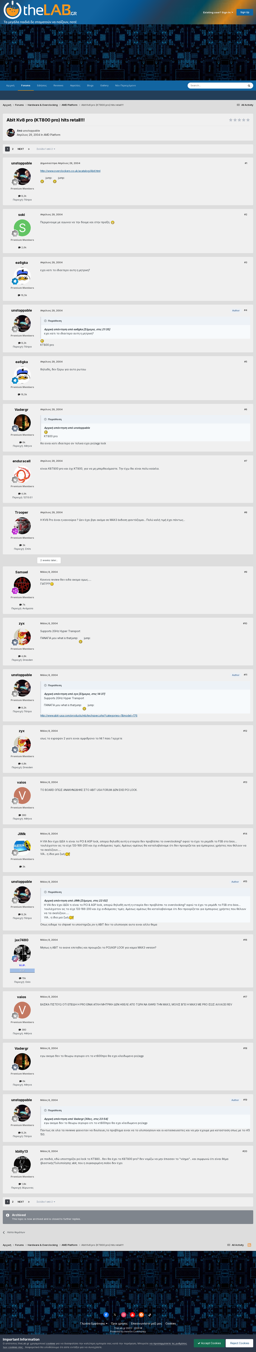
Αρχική (10, 85)
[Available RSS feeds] (249, 1245)
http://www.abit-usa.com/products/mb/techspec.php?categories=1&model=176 (88, 715)
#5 (245, 361)
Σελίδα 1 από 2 (45, 149)
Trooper (21, 512)
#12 (245, 730)
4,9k (23, 493)
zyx (22, 623)
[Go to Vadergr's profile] (22, 422)
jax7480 (21, 940)
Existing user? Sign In (217, 12)
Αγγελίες (75, 85)
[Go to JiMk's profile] (22, 847)
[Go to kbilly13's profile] (22, 1164)
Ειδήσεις (42, 85)
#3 (245, 262)
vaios (21, 782)
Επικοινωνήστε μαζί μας (146, 1323)
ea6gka (21, 263)
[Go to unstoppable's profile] (11, 133)
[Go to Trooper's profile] (22, 525)
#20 (245, 1151)
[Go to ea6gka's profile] (22, 275)
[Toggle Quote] (45, 320)
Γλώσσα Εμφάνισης (93, 1323)
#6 (245, 409)
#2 (245, 214)
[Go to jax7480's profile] (22, 953)
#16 (245, 939)
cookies (50, 1343)
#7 (245, 460)
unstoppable (21, 163)
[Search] (249, 86)
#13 (245, 782)
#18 (245, 1048)
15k (23, 978)
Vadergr (21, 410)
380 (23, 815)
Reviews (58, 85)
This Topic (234, 85)
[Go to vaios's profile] (22, 795)
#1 (246, 163)
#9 (245, 571)
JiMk (22, 834)
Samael (21, 572)
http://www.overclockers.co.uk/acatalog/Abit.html (70, 170)
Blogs (90, 85)
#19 (245, 1099)
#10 (245, 623)
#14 (245, 833)
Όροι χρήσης (119, 1323)
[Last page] (28, 149)
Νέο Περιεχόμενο (125, 85)
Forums (25, 85)
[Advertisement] (128, 52)
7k (23, 604)
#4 (245, 310)
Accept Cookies (210, 1343)
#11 (245, 674)
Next (21, 149)
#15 (245, 881)
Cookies (170, 1323)
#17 (245, 996)
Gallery (104, 85)
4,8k (23, 656)
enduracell (22, 461)
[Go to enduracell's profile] (22, 474)
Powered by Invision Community (128, 1331)
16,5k (23, 295)
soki (21, 215)
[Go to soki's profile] (22, 227)
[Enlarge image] (42, 177)
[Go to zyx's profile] (22, 636)
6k (23, 442)
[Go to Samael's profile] (22, 585)
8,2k (23, 195)
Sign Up (244, 12)
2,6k (23, 247)
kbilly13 (21, 1151)
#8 (245, 512)
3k (23, 545)
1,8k (23, 1183)
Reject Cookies (239, 1343)
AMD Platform (52, 134)
